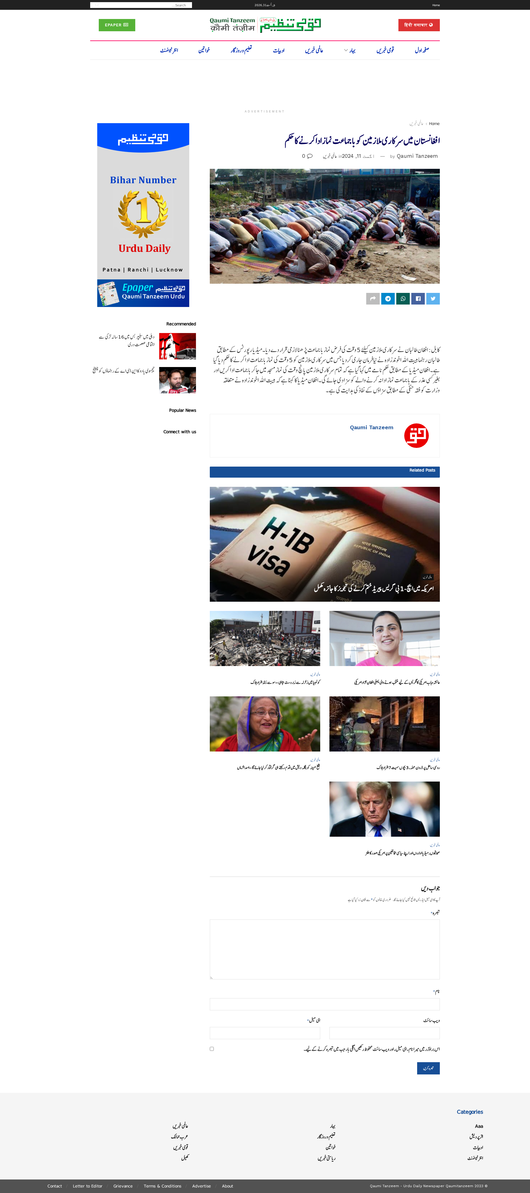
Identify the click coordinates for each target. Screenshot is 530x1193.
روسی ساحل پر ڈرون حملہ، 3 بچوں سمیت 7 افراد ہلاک (408, 767)
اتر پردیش (476, 1137)
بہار (352, 50)
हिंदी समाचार (417, 25)
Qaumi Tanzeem (417, 156)
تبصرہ (435, 913)
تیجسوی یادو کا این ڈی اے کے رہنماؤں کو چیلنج (124, 371)
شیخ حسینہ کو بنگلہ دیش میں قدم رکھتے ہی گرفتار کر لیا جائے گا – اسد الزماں (278, 767)
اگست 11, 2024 (358, 156)
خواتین (204, 50)
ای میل (313, 1020)
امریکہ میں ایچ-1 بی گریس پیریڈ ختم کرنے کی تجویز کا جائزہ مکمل (374, 588)
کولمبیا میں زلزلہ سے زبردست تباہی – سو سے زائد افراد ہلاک (285, 682)
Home (436, 4)
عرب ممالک (179, 1137)
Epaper (114, 25)
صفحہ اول (422, 50)
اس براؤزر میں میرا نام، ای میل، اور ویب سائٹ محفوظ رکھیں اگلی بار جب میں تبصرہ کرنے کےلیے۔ (372, 1049)
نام (436, 991)
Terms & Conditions (162, 1186)
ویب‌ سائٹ (431, 1020)
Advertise (201, 1186)
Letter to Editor (87, 1186)
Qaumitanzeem (459, 1186)
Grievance (123, 1186)
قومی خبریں (385, 50)
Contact (55, 1186)
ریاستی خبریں (327, 1158)
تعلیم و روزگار (241, 50)
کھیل (184, 1158)
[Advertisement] (265, 82)
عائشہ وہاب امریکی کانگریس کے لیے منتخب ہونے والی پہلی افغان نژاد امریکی (397, 682)
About (227, 1186)
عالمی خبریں (314, 50)
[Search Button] (95, 5)
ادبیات (278, 50)
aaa (479, 1126)
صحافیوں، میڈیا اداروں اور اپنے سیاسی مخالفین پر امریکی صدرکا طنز (403, 853)
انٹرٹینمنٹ (169, 50)
